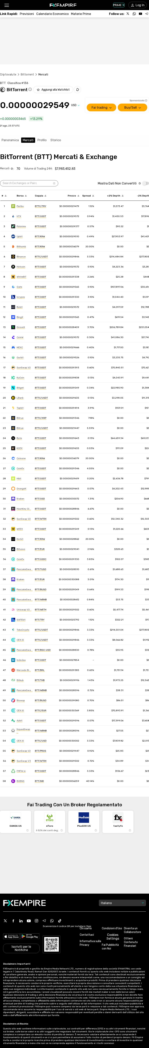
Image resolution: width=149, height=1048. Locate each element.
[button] (6, 5)
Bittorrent (27, 74)
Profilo (42, 140)
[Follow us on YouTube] (140, 13)
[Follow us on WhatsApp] (134, 13)
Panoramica (10, 140)
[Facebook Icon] (13, 920)
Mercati (28, 140)
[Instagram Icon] (36, 920)
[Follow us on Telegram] (146, 13)
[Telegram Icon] (44, 920)
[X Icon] (5, 920)
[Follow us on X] (128, 13)
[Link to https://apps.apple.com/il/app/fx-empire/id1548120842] (11, 936)
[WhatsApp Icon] (52, 920)
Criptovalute (8, 74)
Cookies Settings (113, 936)
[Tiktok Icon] (59, 920)
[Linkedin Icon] (21, 920)
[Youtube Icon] (28, 920)
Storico (55, 140)
